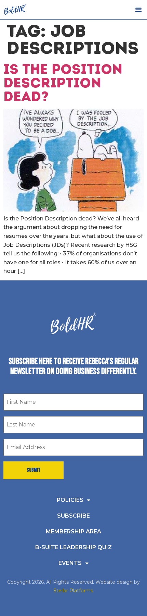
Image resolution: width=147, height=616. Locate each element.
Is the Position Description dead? (62, 83)
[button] (138, 9)
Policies (70, 500)
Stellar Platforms (73, 591)
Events (70, 563)
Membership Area (73, 531)
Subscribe (73, 515)
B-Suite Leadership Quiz (73, 547)
